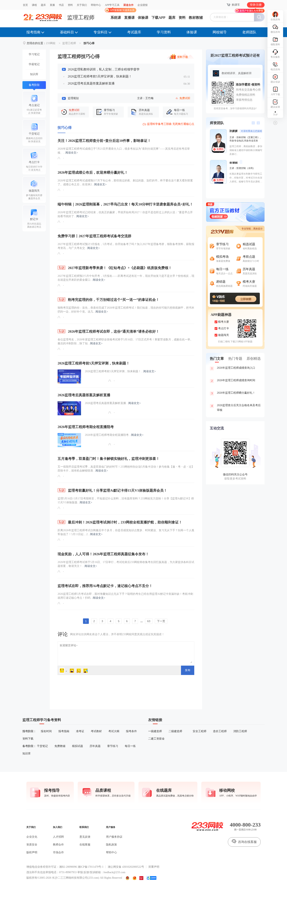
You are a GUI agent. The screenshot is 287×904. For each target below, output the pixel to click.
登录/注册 (256, 4)
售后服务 (275, 57)
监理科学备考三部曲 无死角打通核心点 (170, 124)
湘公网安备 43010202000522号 (126, 866)
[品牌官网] (151, 878)
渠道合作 (128, 5)
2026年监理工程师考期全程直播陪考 (86, 427)
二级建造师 (175, 731)
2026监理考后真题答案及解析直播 (91, 83)
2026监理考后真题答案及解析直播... (113, 403)
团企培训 (275, 82)
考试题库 (134, 32)
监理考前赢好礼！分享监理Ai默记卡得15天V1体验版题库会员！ (117, 490)
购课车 (236, 4)
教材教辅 (196, 18)
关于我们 (82, 5)
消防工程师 (240, 731)
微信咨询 (275, 32)
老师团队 (249, 32)
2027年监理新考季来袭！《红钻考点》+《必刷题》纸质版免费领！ (119, 268)
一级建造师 (155, 731)
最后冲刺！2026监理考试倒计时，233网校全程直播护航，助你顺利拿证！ (124, 522)
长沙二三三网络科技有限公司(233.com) (75, 877)
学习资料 (164, 32)
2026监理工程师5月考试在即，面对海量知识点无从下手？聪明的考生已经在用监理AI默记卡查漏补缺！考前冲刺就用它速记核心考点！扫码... (125, 595)
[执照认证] (134, 878)
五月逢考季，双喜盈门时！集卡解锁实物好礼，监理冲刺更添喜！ (109, 459)
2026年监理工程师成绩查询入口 (233, 368)
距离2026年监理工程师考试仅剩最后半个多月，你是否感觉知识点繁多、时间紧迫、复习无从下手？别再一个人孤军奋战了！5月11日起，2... (126, 532)
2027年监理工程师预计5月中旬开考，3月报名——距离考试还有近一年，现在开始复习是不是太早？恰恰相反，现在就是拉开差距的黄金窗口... (126, 277)
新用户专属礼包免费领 (251, 10)
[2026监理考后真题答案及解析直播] (69, 408)
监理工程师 (80, 17)
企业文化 (31, 836)
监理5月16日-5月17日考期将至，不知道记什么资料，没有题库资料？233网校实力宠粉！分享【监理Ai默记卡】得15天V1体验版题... (126, 500)
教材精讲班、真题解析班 (237, 73)
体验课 (143, 18)
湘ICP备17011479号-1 (90, 866)
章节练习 (112, 746)
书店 (61, 5)
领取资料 (275, 44)
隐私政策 (111, 844)
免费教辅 (59, 746)
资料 (70, 5)
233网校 (50, 43)
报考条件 (131, 731)
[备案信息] (128, 878)
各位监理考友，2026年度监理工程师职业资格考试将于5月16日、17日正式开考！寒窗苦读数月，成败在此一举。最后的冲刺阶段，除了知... (125, 341)
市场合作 (58, 852)
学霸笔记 (34, 64)
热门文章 (217, 359)
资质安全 (31, 844)
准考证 (80, 731)
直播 (52, 5)
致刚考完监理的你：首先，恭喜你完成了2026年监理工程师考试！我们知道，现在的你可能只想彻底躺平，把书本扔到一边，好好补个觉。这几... (126, 309)
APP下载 (275, 94)
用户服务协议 (114, 836)
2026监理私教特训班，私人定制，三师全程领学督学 (104, 69)
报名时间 (46, 731)
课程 (34, 5)
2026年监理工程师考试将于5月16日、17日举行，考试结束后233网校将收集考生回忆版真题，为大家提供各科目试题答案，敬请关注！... (126, 564)
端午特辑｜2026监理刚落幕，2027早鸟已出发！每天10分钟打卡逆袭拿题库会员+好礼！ (125, 204)
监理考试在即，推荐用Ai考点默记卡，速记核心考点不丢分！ (105, 586)
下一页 (161, 621)
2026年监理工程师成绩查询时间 (233, 380)
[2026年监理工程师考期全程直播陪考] (69, 440)
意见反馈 (84, 836)
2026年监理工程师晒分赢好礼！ (233, 393)
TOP (275, 114)
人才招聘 (58, 836)
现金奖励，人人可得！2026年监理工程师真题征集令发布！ (103, 554)
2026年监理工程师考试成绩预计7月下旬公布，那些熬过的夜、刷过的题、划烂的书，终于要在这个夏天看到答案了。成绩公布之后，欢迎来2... (125, 182)
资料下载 (182, 56)
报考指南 (33, 32)
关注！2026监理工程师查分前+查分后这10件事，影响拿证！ (104, 141)
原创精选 (254, 359)
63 (148, 621)
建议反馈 (275, 107)
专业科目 (101, 32)
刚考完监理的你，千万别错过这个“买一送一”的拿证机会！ (113, 300)
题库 (43, 5)
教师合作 (58, 844)
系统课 (116, 18)
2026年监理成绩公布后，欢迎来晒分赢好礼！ (93, 172)
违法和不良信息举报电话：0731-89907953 (51, 872)
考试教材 (96, 731)
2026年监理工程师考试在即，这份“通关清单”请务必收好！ (113, 331)
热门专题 (235, 359)
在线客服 (84, 844)
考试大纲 (113, 731)
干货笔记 (42, 746)
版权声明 (31, 852)
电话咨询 (275, 69)
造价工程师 (220, 731)
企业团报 (142, 5)
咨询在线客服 (247, 842)
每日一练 (130, 746)
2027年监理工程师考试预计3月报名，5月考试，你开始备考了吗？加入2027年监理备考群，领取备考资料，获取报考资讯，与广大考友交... (126, 246)
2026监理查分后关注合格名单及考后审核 (236, 407)
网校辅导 (220, 32)
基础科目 (67, 32)
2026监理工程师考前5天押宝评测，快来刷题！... (120, 371)
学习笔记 (34, 54)
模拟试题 (77, 746)
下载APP (158, 18)
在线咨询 (275, 19)
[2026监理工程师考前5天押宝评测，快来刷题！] (69, 376)
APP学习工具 (114, 7)
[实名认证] (141, 878)
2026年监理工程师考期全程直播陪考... (114, 434)
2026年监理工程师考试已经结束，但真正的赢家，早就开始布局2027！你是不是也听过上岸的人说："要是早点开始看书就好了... (125, 214)
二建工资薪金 (156, 738)
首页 (25, 5)
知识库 (34, 74)
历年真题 (95, 746)
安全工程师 (199, 731)
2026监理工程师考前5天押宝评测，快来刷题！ (100, 76)
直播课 (129, 18)
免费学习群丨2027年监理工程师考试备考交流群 (94, 236)
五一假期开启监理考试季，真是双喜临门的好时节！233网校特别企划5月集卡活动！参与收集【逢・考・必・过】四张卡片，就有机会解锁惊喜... (126, 468)
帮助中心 (96, 5)
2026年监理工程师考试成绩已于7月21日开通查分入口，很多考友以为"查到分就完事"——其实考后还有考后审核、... (124, 150)
